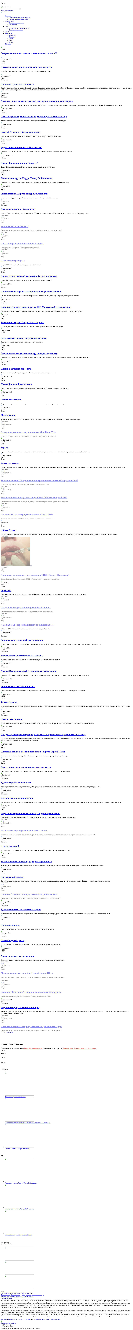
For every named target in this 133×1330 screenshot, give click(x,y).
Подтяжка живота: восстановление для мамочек (26, 67)
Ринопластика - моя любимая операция (22, 640)
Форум (57, 1319)
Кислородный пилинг (12, 877)
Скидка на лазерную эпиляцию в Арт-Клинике (26, 607)
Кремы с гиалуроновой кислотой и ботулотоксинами (29, 276)
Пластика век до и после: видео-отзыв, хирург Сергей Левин (33, 751)
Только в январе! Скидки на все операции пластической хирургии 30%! (39, 480)
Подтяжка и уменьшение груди (33, 1295)
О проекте (4, 1323)
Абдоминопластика (15, 1296)
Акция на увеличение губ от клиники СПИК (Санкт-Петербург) (35, 575)
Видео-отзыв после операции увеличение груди (26, 767)
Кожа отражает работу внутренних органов (23, 338)
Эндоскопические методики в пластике (22, 655)
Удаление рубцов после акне (16, 782)
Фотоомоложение (10, 463)
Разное (25, 1048)
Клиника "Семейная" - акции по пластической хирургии (31, 992)
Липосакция (91, 1048)
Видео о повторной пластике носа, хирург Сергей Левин (30, 813)
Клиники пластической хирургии (20, 17)
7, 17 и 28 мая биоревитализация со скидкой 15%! (27, 624)
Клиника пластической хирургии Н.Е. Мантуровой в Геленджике (35, 307)
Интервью (12, 35)
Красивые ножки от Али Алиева (18, 209)
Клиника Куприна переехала (16, 368)
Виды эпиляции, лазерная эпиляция (20, 1007)
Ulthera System (8, 530)
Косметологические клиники (18, 19)
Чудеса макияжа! (10, 846)
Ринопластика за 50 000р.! (14, 226)
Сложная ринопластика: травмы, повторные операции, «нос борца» (37, 101)
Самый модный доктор (13, 940)
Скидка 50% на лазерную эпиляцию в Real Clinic (27, 514)
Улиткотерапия (9, 702)
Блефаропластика (17, 1293)
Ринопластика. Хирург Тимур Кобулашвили (24, 193)
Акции (7, 31)
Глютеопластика (6, 1298)
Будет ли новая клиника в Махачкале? (21, 147)
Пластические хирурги (16, 23)
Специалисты (9, 21)
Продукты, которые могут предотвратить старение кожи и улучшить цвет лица (43, 734)
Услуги (7, 26)
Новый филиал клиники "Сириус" (19, 163)
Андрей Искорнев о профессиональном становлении (28, 671)
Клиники (8, 16)
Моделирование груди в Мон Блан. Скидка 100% (27, 973)
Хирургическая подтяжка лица (17, 956)
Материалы (8, 33)
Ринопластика (67, 1048)
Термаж (5, 447)
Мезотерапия (8, 415)
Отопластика (27, 1293)
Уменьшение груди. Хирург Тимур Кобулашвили (26, 178)
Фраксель (6, 590)
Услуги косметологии (16, 30)
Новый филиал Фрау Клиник (16, 384)
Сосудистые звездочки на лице (17, 798)
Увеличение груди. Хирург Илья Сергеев (22, 322)
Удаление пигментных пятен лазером (21, 909)
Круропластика (28, 1296)
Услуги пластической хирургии (19, 28)
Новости (11, 37)
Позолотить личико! (12, 719)
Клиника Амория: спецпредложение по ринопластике (29, 894)
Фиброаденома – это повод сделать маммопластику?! (29, 53)
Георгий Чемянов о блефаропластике (20, 132)
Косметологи (13, 24)
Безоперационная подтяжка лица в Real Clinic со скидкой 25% (34, 497)
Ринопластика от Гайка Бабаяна (18, 686)
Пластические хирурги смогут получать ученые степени (31, 291)
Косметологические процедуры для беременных (26, 861)
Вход (2, 10)
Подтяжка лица (6, 1293)
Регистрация (8, 10)
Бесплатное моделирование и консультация (24, 830)
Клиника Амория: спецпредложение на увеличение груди (31, 1026)
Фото (10, 40)
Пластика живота (10, 925)
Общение (8, 44)
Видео (11, 42)
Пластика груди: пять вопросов (17, 84)
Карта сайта (12, 1323)
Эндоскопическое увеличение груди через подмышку (29, 353)
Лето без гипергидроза (13, 260)
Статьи (11, 38)
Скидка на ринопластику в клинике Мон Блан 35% (28, 432)
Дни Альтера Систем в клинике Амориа (22, 243)
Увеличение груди (35, 1048)
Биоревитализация (11, 399)
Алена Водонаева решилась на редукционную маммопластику (34, 116)
